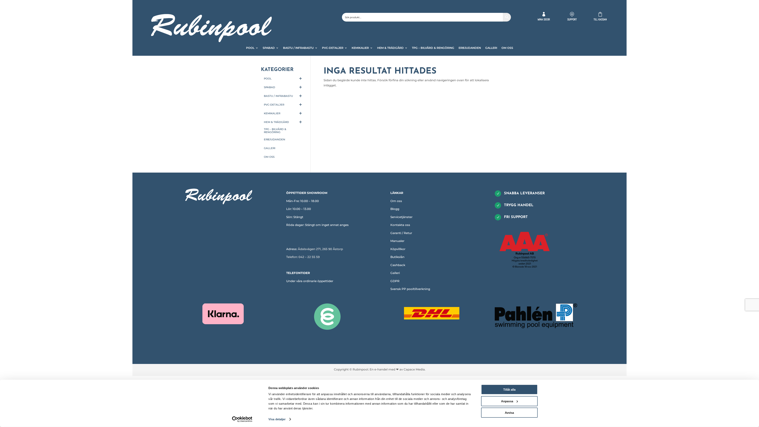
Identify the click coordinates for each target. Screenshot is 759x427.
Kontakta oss (400, 225)
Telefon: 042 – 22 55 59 (303, 257)
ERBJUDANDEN (470, 48)
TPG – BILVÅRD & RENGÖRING (433, 48)
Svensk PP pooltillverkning (410, 289)
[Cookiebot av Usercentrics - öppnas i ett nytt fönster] (242, 419)
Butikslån (397, 257)
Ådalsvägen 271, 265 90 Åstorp (320, 249)
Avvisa (509, 412)
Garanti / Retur (401, 233)
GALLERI (491, 48)
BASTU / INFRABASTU (298, 48)
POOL (250, 48)
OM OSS (507, 48)
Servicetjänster (401, 217)
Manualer (397, 241)
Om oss (396, 201)
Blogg (394, 209)
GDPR (394, 281)
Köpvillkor (397, 249)
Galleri (395, 273)
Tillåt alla (509, 389)
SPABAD (269, 48)
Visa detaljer (277, 419)
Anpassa (507, 401)
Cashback (397, 265)
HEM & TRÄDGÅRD (390, 48)
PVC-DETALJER (332, 48)
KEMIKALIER (360, 48)
